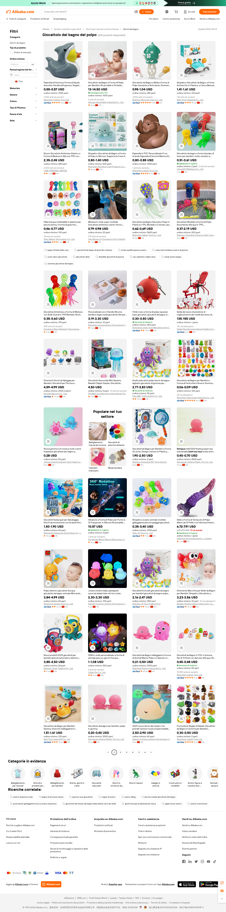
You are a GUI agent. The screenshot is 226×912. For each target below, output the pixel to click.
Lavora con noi (13, 843)
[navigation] (23, 391)
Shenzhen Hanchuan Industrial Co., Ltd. (195, 397)
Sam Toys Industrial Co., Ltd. (190, 100)
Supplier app (115, 884)
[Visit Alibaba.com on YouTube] (208, 861)
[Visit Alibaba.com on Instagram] (202, 861)
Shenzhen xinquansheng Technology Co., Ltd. (107, 325)
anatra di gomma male (23, 797)
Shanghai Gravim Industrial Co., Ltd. (149, 668)
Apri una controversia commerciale (155, 837)
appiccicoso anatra (173, 804)
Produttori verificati (103, 825)
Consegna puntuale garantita (64, 837)
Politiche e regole (58, 857)
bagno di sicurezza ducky (52, 797)
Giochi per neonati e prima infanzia (102, 29)
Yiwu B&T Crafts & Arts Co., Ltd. (147, 396)
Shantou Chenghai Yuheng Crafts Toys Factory (196, 235)
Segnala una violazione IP (150, 848)
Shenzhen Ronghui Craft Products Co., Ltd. (107, 166)
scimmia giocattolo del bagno (60, 264)
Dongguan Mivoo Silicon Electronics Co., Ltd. (107, 539)
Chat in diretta (145, 831)
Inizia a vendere (189, 831)
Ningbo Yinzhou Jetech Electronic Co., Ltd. (196, 604)
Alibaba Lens (21, 884)
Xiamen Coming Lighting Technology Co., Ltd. (107, 604)
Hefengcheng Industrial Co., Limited (194, 538)
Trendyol (146, 898)
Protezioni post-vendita (61, 843)
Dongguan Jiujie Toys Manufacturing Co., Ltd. (151, 327)
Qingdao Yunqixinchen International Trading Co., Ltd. (107, 393)
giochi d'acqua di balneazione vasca (140, 804)
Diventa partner (189, 848)
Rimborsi (142, 843)
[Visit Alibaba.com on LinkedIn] (190, 861)
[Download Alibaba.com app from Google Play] (209, 884)
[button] (136, 12)
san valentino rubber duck (144, 257)
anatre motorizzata (198, 804)
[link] (222, 883)
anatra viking (130, 797)
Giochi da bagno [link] (131, 29)
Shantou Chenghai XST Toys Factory (149, 462)
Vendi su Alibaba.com (192, 825)
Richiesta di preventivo (105, 831)
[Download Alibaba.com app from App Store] (187, 884)
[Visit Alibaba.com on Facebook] (184, 861)
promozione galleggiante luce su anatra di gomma (35, 804)
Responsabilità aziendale (18, 837)
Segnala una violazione (148, 854)
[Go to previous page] (108, 752)
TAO (137, 898)
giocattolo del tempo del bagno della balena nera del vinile (90, 804)
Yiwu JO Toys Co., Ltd (142, 533)
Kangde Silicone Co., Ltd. (55, 393)
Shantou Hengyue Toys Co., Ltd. (147, 100)
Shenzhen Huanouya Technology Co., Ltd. (63, 533)
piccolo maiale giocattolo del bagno (160, 797)
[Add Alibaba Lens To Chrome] (51, 884)
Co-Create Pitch (14, 831)
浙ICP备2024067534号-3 (191, 907)
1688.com (81, 898)
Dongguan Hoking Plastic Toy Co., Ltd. (195, 462)
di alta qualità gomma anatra (133, 250)
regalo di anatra (108, 797)
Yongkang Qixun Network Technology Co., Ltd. (63, 329)
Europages (158, 898)
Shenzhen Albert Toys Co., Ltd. (146, 235)
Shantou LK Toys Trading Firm (146, 604)
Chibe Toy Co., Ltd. (97, 672)
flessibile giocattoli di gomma (111, 257)
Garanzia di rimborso (59, 831)
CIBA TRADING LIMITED (55, 170)
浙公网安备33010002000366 (163, 907)
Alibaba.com (168, 884)
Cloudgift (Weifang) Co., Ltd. (190, 169)
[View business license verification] (140, 907)
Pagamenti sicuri (58, 825)
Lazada (113, 898)
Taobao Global (125, 898)
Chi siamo (11, 819)
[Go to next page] (151, 752)
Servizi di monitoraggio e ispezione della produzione (69, 850)
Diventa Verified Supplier (194, 843)
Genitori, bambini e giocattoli (67, 29)
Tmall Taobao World (98, 898)
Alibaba (45, 29)
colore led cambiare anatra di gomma (171, 250)
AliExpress (69, 898)
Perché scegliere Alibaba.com (20, 825)
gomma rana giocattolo (82, 797)
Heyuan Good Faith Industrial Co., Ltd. (106, 102)
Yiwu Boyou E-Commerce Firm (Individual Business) (107, 239)
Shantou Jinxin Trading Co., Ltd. (58, 668)
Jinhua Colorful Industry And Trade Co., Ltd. (63, 462)
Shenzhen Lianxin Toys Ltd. (56, 100)
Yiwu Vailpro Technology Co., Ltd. (59, 239)
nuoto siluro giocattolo (57, 257)
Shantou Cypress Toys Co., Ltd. (58, 604)
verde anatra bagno (172, 257)
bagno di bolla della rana (58, 250)
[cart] (176, 12)
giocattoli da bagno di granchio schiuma (94, 250)
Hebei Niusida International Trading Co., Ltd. (196, 329)
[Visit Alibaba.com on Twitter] (196, 861)
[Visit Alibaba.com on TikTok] (214, 861)
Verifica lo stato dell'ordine (194, 837)
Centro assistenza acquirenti (151, 825)
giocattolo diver (83, 257)
